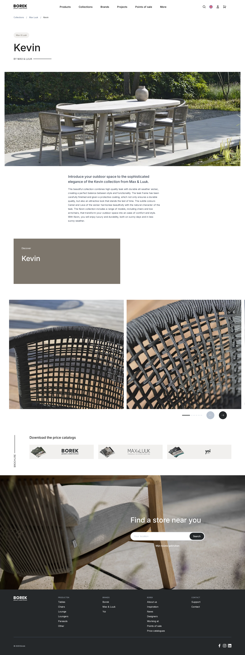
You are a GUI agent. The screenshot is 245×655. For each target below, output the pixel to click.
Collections (19, 17)
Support (195, 602)
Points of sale (154, 626)
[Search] (204, 6)
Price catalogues (156, 630)
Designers (152, 616)
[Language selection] (211, 6)
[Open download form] (61, 452)
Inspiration (152, 606)
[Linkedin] (229, 646)
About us (152, 602)
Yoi (104, 611)
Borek (106, 602)
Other (61, 626)
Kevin (45, 17)
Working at (153, 621)
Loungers (63, 616)
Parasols (62, 621)
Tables (61, 602)
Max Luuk (33, 17)
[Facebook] (219, 646)
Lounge (62, 611)
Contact (195, 606)
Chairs (61, 606)
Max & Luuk (21, 35)
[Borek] (20, 598)
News (150, 611)
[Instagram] (224, 646)
